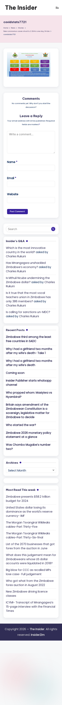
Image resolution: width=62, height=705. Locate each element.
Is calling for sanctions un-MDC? (28, 312)
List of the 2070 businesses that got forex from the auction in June (30, 546)
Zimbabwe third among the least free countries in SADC (28, 339)
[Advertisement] (31, 672)
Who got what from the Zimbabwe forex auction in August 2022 (30, 583)
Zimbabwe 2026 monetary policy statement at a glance (28, 435)
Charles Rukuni (16, 256)
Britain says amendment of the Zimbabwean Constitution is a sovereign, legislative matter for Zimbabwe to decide (27, 411)
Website (12, 194)
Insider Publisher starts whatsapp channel (28, 383)
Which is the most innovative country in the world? (26, 250)
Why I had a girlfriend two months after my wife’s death (29, 363)
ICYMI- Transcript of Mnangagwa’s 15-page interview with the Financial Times (30, 607)
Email (11, 178)
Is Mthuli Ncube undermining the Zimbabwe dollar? (28, 280)
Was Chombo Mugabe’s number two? (28, 447)
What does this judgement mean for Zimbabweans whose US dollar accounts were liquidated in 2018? (31, 559)
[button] (53, 229)
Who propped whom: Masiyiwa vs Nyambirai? (29, 395)
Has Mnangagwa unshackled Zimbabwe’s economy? (26, 265)
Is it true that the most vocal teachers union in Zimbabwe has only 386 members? (28, 297)
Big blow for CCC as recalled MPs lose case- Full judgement (28, 572)
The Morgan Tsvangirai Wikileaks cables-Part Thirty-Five (28, 525)
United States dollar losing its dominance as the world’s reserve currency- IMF (29, 512)
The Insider (21, 7)
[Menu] (57, 7)
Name (12, 162)
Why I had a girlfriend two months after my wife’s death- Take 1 (29, 351)
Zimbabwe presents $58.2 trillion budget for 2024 (28, 499)
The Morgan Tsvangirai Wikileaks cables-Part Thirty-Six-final (28, 535)
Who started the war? (21, 425)
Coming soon (15, 373)
